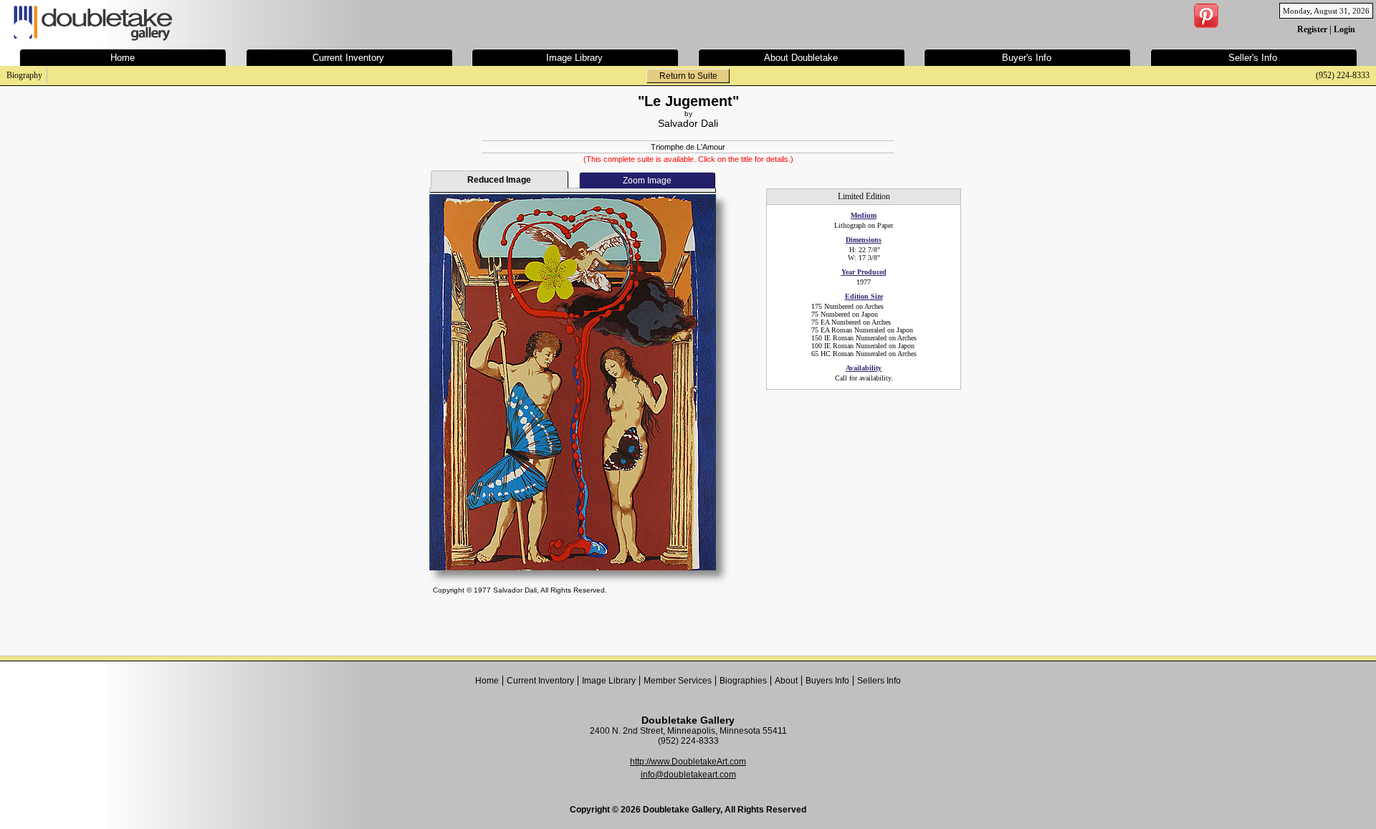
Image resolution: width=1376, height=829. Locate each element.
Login (1344, 29)
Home (487, 681)
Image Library (609, 681)
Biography (24, 75)
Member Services (678, 681)
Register (1312, 29)
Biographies (743, 681)
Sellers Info (879, 681)
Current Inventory (540, 681)
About (786, 681)
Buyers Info (827, 681)
